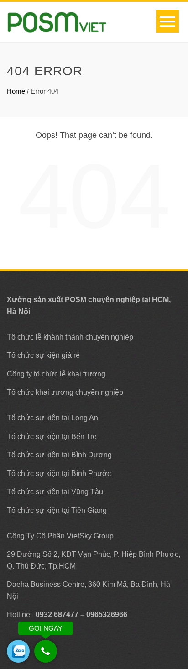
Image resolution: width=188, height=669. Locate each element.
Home (16, 91)
